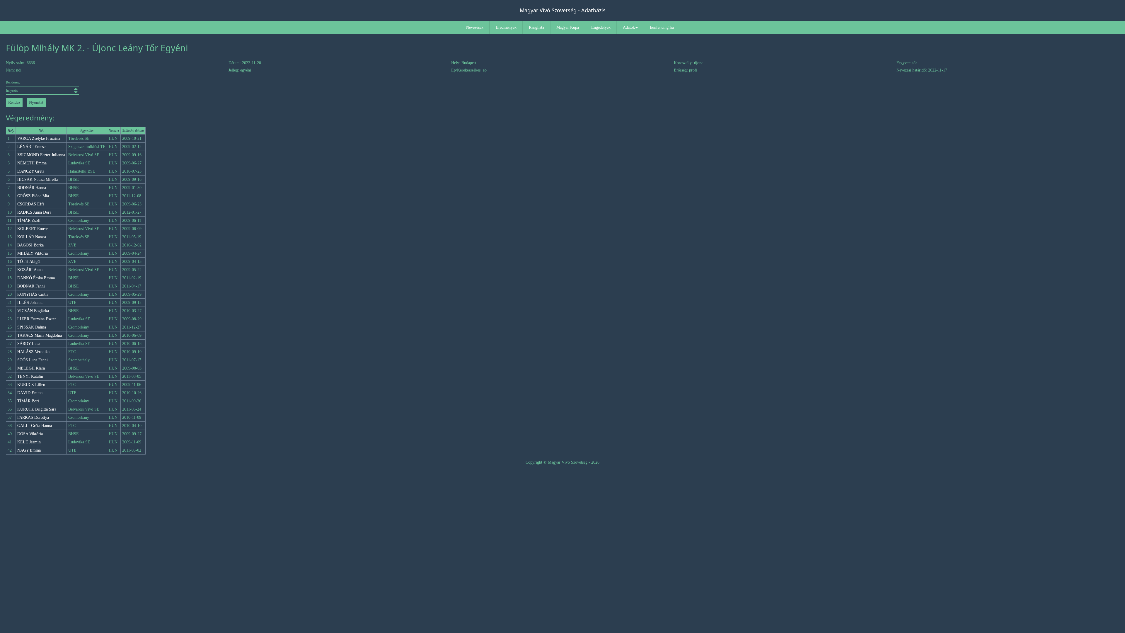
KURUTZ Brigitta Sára (36, 409)
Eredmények (506, 27)
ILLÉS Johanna (30, 302)
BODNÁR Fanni (31, 286)
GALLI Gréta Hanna (34, 425)
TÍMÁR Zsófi (28, 220)
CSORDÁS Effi (30, 204)
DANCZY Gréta (30, 171)
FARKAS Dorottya (33, 417)
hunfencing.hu (662, 27)
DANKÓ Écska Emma (36, 278)
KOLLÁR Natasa (31, 237)
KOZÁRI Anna (29, 270)
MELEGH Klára (31, 368)
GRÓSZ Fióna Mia (33, 196)
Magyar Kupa (567, 27)
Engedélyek (601, 27)
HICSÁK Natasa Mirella (37, 179)
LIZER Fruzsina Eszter (36, 319)
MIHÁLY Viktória (32, 253)
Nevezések (474, 27)
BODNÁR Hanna (31, 188)
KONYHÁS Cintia (32, 294)
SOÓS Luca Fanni (32, 360)
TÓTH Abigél (28, 261)
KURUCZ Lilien (31, 384)
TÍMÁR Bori (28, 401)
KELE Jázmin (29, 442)
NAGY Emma (29, 450)
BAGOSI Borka (30, 245)
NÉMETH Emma (32, 163)
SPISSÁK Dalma (31, 327)
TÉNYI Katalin (30, 376)
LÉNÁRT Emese (31, 146)
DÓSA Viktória (30, 434)
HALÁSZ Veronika (33, 352)
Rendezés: (13, 82)
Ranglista (536, 27)
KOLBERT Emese (32, 229)
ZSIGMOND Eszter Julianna (41, 155)
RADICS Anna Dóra (34, 212)
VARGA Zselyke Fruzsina (38, 138)
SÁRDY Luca (28, 343)
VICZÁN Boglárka (33, 311)
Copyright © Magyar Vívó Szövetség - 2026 (562, 462)
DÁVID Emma (29, 393)
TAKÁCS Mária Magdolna (39, 335)
